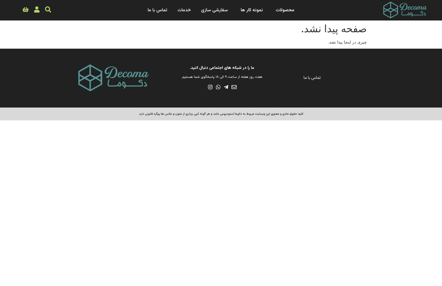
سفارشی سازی (214, 10)
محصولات (285, 10)
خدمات (184, 10)
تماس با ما (157, 10)
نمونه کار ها (252, 10)
